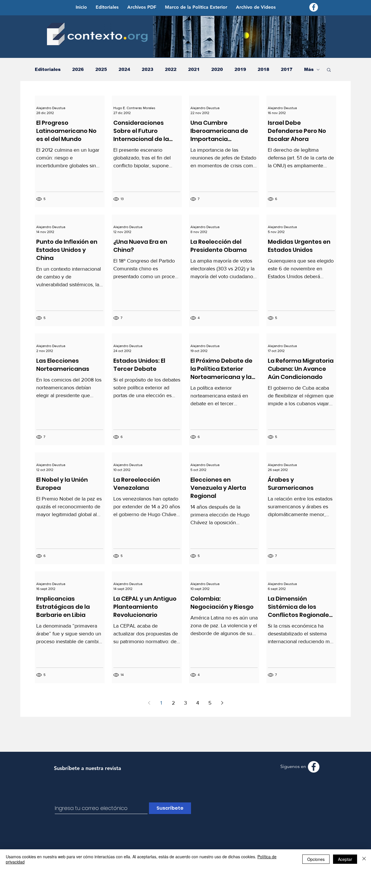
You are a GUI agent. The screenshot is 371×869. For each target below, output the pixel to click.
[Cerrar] (364, 859)
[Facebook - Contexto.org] (313, 7)
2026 (78, 69)
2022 (171, 69)
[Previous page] (149, 703)
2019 (240, 69)
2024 (124, 69)
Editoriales (48, 69)
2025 (101, 69)
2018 (263, 69)
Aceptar (345, 859)
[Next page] (222, 703)
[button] (329, 70)
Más (309, 69)
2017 (286, 69)
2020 (217, 69)
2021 (194, 69)
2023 (147, 69)
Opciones (316, 859)
